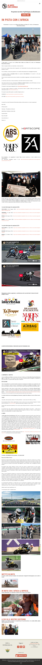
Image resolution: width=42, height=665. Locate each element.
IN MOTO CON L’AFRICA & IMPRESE (15, 591)
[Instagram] (21, 647)
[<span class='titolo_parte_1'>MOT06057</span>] (10, 624)
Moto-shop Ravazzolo (35, 431)
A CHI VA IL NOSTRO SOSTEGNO (14, 619)
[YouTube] (24, 647)
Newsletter (22, 655)
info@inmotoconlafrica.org (21, 0)
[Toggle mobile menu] (39, 3)
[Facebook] (18, 647)
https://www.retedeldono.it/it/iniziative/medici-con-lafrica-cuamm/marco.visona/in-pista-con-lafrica (23, 391)
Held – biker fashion (26, 431)
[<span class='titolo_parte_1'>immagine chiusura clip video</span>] (10, 579)
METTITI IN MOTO (8, 574)
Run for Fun (4, 432)
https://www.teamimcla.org (13, 89)
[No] (40, 661)
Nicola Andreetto (12, 403)
